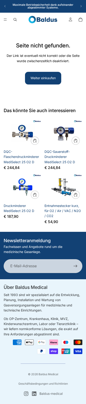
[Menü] (5, 19)
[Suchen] (15, 20)
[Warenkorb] (80, 20)
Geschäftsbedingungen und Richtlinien (43, 383)
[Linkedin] (34, 393)
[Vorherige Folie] (5, 6)
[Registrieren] (75, 266)
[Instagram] (26, 393)
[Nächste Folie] (81, 6)
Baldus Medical (48, 374)
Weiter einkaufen (43, 78)
